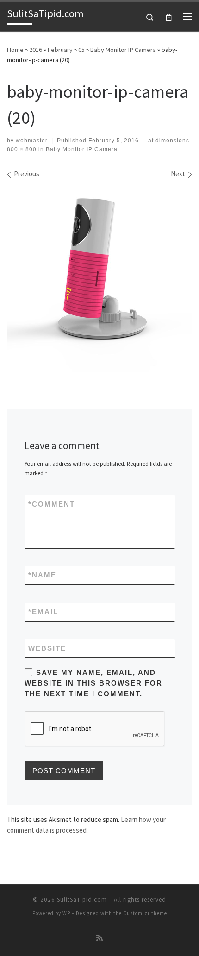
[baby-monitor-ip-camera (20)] (99, 279)
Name (42, 575)
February (60, 49)
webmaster (32, 140)
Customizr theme (145, 913)
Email (43, 612)
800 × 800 (22, 149)
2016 (35, 49)
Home (15, 49)
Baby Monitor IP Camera (123, 49)
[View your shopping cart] (168, 16)
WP (66, 913)
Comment (51, 504)
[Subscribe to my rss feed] (99, 938)
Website (47, 648)
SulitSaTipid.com (82, 900)
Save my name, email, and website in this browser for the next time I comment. (93, 683)
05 (81, 49)
